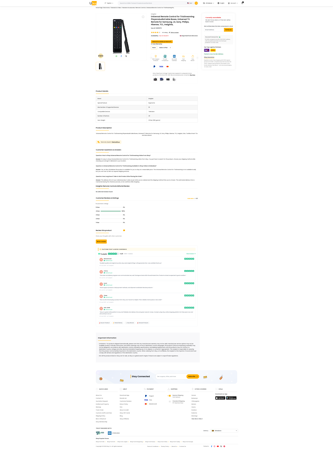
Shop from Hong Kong (136, 442)
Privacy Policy (165, 446)
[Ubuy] (93, 3)
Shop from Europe (188, 442)
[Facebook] (211, 446)
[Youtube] (218, 446)
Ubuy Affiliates (124, 419)
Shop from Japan (122, 442)
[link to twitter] (126, 56)
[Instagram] (214, 446)
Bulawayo (194, 398)
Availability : (155, 36)
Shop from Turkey (175, 442)
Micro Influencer (101, 419)
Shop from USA (100, 442)
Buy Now (192, 75)
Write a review (101, 241)
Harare (193, 395)
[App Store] (220, 398)
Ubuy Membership (101, 422)
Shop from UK (111, 442)
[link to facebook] (121, 56)
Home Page (99, 7)
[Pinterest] (224, 446)
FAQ (121, 407)
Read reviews (190, 254)
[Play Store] (231, 398)
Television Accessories (128, 7)
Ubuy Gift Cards (125, 413)
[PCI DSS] (100, 433)
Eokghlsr (153, 14)
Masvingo (194, 416)
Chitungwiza (195, 401)
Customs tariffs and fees (104, 413)
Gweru (193, 407)
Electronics (106, 7)
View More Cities (196, 419)
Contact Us (99, 398)
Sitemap (98, 407)
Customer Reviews (125, 401)
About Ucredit (124, 410)
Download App (124, 395)
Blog (121, 416)
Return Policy (124, 404)
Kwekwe (194, 410)
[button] (208, 3)
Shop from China (162, 442)
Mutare (193, 404)
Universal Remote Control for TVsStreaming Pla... (160, 7)
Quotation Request (102, 401)
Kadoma (194, 413)
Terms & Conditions (152, 446)
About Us (99, 395)
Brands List (123, 398)
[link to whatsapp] (116, 56)
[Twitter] (221, 446)
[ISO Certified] (113, 433)
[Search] (196, 3)
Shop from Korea (150, 442)
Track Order (100, 410)
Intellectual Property (102, 404)
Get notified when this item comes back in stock (218, 26)
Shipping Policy (100, 416)
